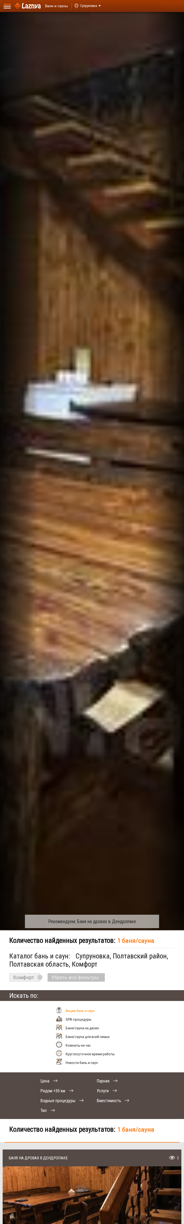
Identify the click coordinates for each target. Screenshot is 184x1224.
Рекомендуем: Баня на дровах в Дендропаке (92, 921)
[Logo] (27, 6)
